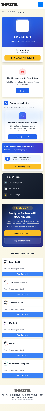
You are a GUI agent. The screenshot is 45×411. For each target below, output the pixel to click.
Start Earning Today (22, 166)
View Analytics (12, 189)
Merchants (11, 11)
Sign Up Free (21, 137)
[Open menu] (40, 4)
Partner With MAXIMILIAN (22, 58)
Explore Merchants (22, 241)
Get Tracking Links (13, 182)
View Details (21, 274)
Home (4, 11)
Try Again (22, 90)
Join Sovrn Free (21, 233)
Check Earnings (12, 195)
